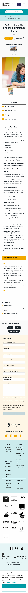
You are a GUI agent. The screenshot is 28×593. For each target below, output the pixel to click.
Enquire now (19, 38)
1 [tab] (8, 54)
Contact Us (20, 483)
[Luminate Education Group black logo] (20, 557)
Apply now (8, 38)
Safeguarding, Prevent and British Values (20, 453)
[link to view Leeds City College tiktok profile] (20, 437)
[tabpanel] (14, 49)
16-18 (10, 327)
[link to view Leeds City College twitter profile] (16, 437)
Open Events (20, 467)
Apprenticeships (14, 331)
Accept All (14, 586)
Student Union (20, 449)
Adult (18, 327)
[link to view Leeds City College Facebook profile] (11, 437)
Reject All (14, 590)
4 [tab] (15, 54)
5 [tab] (17, 54)
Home (6, 17)
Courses (12, 17)
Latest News (20, 462)
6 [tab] (19, 54)
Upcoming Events (20, 465)
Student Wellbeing (20, 447)
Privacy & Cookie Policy (11, 582)
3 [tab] (13, 54)
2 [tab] (10, 54)
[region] (14, 582)
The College (8, 483)
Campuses (20, 485)
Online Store (20, 488)
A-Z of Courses (8, 447)
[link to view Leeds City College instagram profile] (6, 437)
